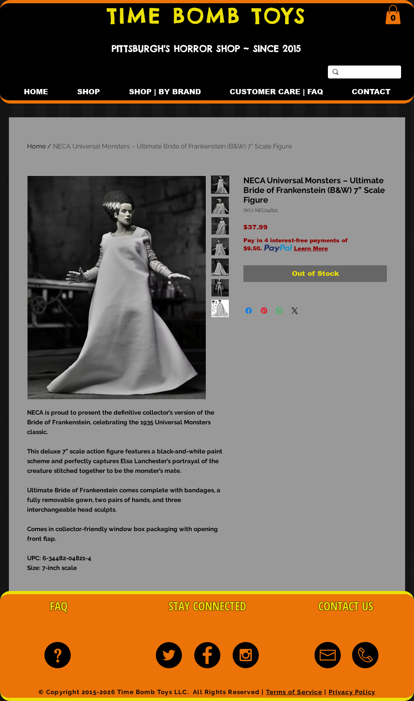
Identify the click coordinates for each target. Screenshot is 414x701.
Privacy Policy (352, 692)
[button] (393, 14)
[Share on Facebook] (248, 311)
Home (36, 146)
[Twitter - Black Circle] (169, 655)
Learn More (311, 248)
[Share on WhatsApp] (279, 311)
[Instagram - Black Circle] (245, 655)
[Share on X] (295, 311)
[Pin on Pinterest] (264, 311)
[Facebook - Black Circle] (207, 655)
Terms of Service (294, 692)
